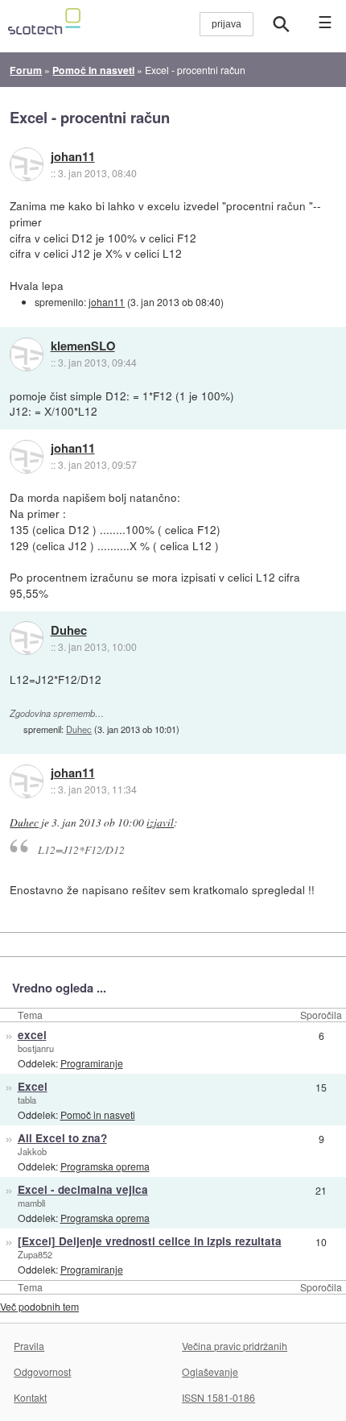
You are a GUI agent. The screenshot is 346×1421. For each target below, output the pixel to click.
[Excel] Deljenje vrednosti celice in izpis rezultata (150, 1241)
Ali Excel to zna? (62, 1138)
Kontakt (30, 1397)
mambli (31, 1202)
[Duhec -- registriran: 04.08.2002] (26, 638)
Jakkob (32, 1151)
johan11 (73, 157)
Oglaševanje (210, 1371)
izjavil (160, 822)
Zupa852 (35, 1254)
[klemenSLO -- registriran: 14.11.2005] (26, 354)
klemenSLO (83, 346)
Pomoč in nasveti (97, 1114)
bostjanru (36, 1048)
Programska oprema (105, 1166)
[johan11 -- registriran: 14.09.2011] (26, 164)
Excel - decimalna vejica (83, 1189)
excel (32, 1034)
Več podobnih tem (39, 1306)
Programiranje (91, 1063)
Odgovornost (42, 1371)
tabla (27, 1099)
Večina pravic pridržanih (234, 1346)
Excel (32, 1086)
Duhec (69, 631)
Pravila (29, 1346)
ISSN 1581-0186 (218, 1397)
